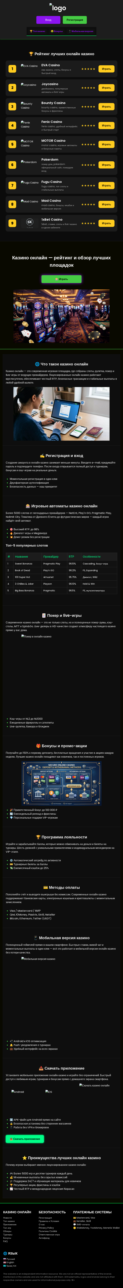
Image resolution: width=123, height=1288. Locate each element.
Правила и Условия (49, 1221)
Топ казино (9, 1221)
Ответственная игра (49, 1234)
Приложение (9, 1224)
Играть (106, 69)
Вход (48, 20)
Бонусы (7, 1238)
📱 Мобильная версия (80, 31)
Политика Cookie (48, 1231)
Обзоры (7, 1231)
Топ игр (7, 1227)
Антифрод (44, 1238)
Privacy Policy (46, 1227)
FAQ (5, 1241)
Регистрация (75, 20)
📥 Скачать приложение (25, 1139)
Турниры (7, 1234)
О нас (42, 1224)
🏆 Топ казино (37, 31)
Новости (7, 1217)
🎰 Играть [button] (61, 279)
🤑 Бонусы (57, 31)
